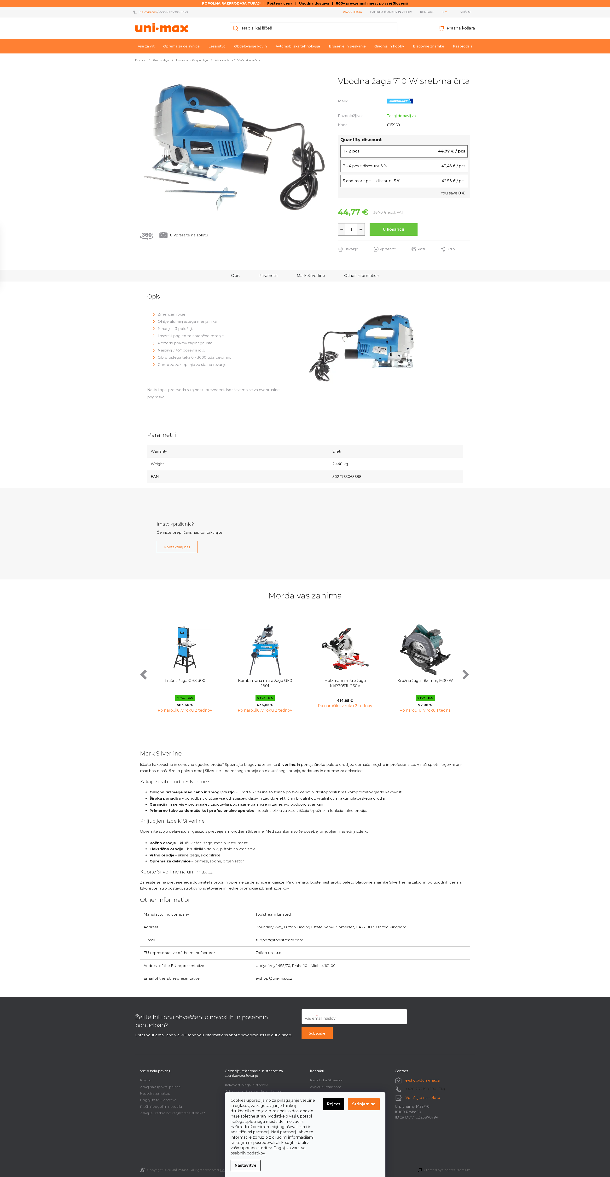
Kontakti (427, 12)
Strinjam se (364, 1104)
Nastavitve (245, 1165)
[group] (185, 668)
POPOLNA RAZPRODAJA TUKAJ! (231, 3)
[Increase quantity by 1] (361, 229)
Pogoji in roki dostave (158, 1100)
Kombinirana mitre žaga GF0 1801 (185, 683)
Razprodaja (352, 12)
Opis (235, 275)
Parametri (268, 275)
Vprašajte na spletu (423, 1097)
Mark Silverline (311, 275)
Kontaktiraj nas (177, 547)
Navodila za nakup (155, 1093)
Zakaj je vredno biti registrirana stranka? (172, 1113)
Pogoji (145, 1080)
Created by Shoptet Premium (447, 1170)
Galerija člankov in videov (391, 12)
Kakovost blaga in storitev (246, 1085)
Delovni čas (148, 12)
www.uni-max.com (325, 1087)
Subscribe (317, 1033)
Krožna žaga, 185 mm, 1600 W (345, 680)
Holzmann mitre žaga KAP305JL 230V (265, 683)
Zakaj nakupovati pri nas (160, 1087)
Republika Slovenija (326, 1080)
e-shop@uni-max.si (422, 1080)
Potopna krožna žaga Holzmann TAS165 (425, 683)
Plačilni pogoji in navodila (161, 1106)
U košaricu (393, 229)
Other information (361, 275)
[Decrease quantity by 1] (341, 229)
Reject (333, 1104)
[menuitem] (146, 46)
